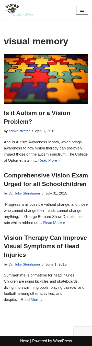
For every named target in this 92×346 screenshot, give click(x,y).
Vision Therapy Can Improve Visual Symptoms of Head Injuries (45, 246)
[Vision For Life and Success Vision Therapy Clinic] (19, 10)
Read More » (49, 160)
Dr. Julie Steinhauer (24, 193)
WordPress (62, 341)
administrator (19, 131)
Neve (24, 341)
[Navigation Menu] (82, 10)
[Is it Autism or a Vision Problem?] (46, 79)
